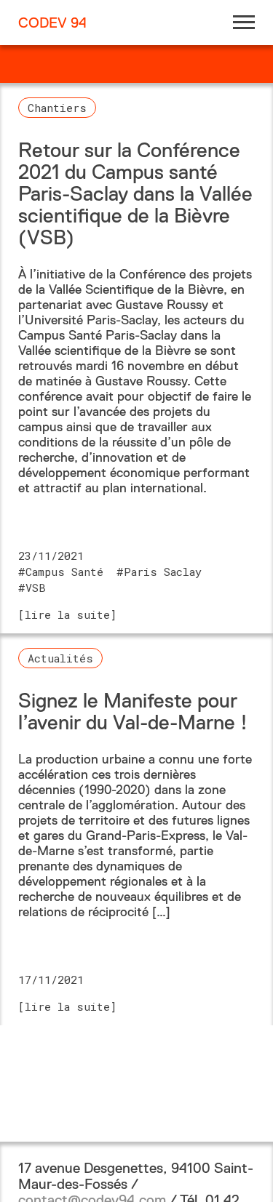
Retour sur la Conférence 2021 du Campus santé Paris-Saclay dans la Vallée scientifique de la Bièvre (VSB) (135, 194)
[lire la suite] (67, 614)
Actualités (60, 658)
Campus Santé (64, 571)
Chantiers (57, 107)
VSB (35, 587)
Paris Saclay (163, 571)
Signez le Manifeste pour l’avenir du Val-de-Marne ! (133, 711)
